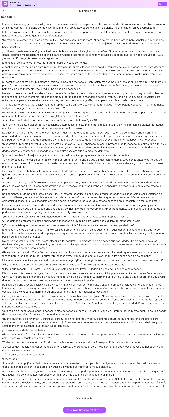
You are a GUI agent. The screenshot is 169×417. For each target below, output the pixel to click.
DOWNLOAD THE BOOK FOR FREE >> (84, 410)
